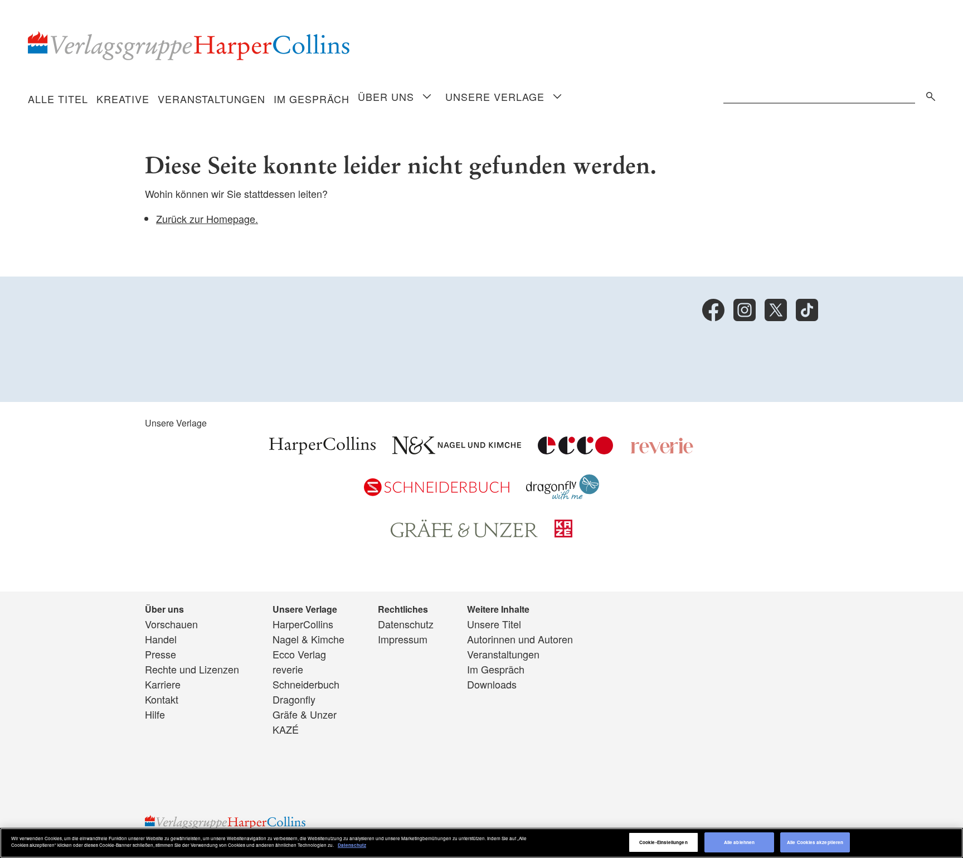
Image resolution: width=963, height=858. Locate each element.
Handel (161, 639)
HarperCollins (303, 624)
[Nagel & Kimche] (456, 450)
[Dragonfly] (562, 495)
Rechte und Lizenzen (192, 669)
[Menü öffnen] (427, 97)
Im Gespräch (311, 99)
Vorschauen (171, 624)
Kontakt (161, 699)
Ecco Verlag (299, 654)
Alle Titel (58, 99)
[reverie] (662, 450)
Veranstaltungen (211, 99)
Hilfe (155, 714)
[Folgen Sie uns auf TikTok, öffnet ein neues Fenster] (807, 310)
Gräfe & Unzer (305, 714)
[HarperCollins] (322, 450)
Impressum (402, 639)
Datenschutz (406, 624)
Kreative (122, 99)
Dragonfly (294, 699)
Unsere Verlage (494, 96)
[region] (481, 843)
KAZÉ (286, 729)
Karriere (163, 684)
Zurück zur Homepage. (207, 218)
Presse (160, 654)
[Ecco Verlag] (575, 450)
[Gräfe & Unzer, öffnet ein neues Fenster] (464, 533)
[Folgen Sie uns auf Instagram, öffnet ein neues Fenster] (744, 310)
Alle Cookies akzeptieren (815, 842)
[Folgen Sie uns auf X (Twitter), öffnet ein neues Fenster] (776, 310)
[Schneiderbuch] (436, 491)
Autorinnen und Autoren (520, 639)
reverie (288, 669)
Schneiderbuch (306, 684)
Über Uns (386, 96)
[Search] (928, 94)
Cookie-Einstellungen (663, 842)
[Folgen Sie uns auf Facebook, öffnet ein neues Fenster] (713, 310)
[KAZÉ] (563, 533)
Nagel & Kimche (308, 639)
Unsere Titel (494, 624)
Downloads (492, 684)
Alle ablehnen (739, 842)
